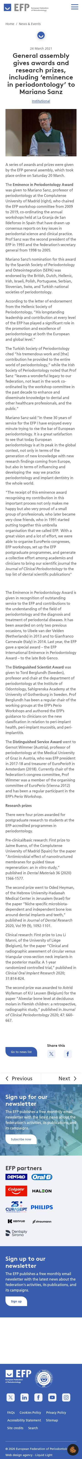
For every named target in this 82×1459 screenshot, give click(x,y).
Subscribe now (21, 1139)
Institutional (41, 101)
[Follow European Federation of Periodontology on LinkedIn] (24, 1397)
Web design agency (19, 1455)
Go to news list (21, 1052)
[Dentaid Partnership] (16, 1177)
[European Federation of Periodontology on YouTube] (52, 1397)
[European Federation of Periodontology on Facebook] (38, 1397)
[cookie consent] (72, 1449)
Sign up (16, 1301)
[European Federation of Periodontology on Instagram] (66, 1397)
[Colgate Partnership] (16, 1191)
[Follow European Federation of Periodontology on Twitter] (10, 1397)
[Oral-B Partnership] (42, 1177)
